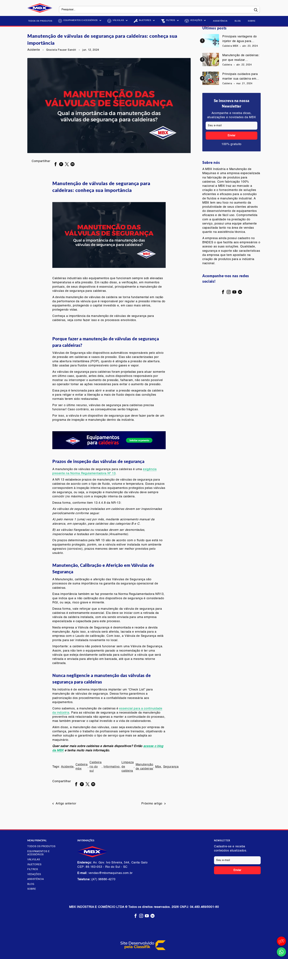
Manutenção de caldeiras (144, 766)
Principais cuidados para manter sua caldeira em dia (240, 77)
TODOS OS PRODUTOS (40, 21)
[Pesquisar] (256, 9)
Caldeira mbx (82, 766)
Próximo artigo (151, 803)
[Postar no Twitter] (67, 164)
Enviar (231, 135)
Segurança (171, 766)
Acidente (33, 49)
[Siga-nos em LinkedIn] (240, 292)
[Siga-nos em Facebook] (223, 292)
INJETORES (145, 20)
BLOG (238, 21)
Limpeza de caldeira (128, 766)
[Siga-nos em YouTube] (234, 292)
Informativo (112, 766)
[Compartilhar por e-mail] (72, 164)
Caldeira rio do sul (96, 766)
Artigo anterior (66, 803)
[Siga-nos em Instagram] (229, 292)
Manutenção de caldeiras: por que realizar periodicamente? (241, 58)
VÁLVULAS (118, 20)
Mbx (158, 766)
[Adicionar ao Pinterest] (61, 164)
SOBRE (252, 21)
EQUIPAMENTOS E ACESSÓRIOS (81, 20)
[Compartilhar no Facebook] (56, 164)
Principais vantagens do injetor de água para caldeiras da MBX (239, 39)
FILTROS (170, 20)
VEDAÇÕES (196, 20)
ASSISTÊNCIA (220, 21)
